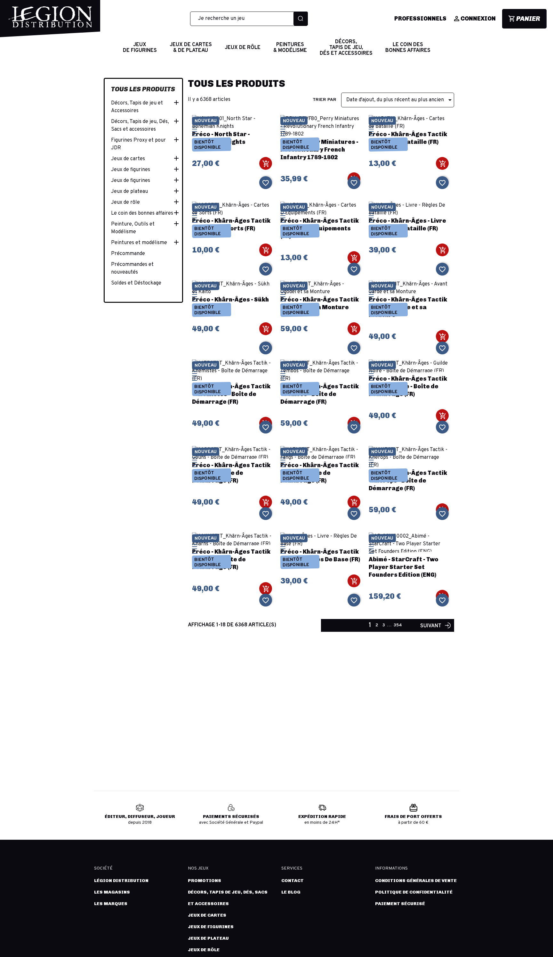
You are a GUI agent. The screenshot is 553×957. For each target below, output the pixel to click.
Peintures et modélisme (139, 243)
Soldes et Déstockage (136, 283)
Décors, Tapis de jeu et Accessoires (137, 107)
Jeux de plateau (129, 191)
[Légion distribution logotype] (50, 21)
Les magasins (112, 892)
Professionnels (420, 18)
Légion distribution (121, 880)
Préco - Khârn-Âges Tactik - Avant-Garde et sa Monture (408, 307)
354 (398, 625)
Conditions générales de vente (416, 880)
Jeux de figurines (130, 170)
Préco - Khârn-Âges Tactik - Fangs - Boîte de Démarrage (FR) (319, 473)
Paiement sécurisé (400, 903)
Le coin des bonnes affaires (142, 213)
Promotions (204, 880)
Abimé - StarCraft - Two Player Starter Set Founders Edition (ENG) (403, 567)
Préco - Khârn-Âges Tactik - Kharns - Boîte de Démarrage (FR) (231, 559)
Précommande (128, 254)
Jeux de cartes (128, 159)
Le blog (291, 892)
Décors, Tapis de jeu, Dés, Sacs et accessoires (140, 126)
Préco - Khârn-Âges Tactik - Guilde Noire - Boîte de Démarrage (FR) (408, 386)
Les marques (110, 903)
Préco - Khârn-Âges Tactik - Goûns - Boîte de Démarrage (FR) (231, 473)
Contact (292, 880)
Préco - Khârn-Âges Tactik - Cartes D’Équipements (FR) (319, 228)
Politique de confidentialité (414, 892)
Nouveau (205, 121)
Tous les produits (143, 89)
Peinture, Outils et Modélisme (133, 228)
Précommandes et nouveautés (132, 268)
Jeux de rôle (125, 202)
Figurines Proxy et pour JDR (138, 144)
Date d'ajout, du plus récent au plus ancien (400, 100)
